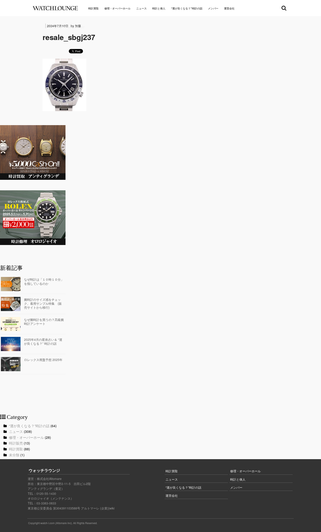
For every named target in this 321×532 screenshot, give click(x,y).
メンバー (213, 8)
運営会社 (229, 8)
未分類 (14, 454)
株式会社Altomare (49, 478)
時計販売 (16, 443)
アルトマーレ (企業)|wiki (97, 508)
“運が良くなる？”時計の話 (186, 8)
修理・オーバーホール (117, 8)
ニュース (141, 8)
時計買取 (93, 8)
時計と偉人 (158, 8)
